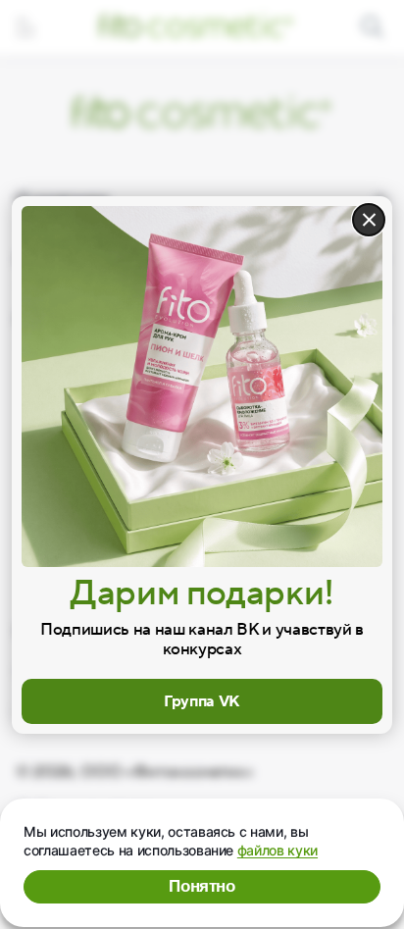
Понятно (202, 886)
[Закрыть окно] (368, 219)
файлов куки (277, 850)
